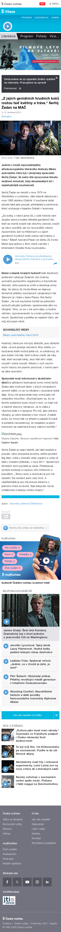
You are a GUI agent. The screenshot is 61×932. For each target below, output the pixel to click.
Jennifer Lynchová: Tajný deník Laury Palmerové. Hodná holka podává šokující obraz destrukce (31, 649)
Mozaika (6, 116)
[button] (55, 263)
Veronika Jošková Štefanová (26, 503)
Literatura (9, 36)
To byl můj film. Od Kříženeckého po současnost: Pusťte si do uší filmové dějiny (37, 750)
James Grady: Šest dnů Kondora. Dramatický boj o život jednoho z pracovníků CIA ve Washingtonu (26, 634)
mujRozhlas (8, 538)
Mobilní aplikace (12, 863)
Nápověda (38, 824)
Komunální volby (12, 824)
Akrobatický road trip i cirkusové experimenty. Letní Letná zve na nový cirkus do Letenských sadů (37, 765)
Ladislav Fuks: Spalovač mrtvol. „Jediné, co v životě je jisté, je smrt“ (30, 664)
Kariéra (36, 833)
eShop (6, 833)
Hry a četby (11, 547)
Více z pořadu (13, 725)
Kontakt (36, 838)
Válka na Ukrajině (12, 819)
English (53, 923)
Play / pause (8, 259)
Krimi (7, 554)
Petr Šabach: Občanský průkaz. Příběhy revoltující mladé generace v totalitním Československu (33, 680)
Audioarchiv (41, 18)
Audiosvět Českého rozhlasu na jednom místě (26, 583)
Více (54, 36)
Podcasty (8, 858)
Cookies (7, 923)
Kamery (55, 18)
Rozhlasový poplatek (44, 843)
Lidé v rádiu (38, 828)
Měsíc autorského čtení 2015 (20, 335)
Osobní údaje (21, 923)
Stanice (7, 828)
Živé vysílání (11, 567)
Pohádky (24, 554)
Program (26, 18)
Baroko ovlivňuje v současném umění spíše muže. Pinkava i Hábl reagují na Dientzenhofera (37, 780)
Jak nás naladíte (41, 819)
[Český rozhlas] (12, 4)
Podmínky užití (38, 923)
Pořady (41, 36)
